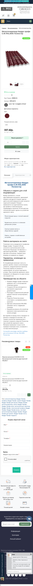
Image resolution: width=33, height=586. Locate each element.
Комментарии (8, 445)
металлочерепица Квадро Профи (15, 399)
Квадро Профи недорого (9, 415)
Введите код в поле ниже (10, 454)
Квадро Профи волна (13, 410)
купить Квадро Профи (20, 404)
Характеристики (20, 175)
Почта (5, 431)
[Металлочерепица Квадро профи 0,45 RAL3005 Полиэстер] (16, 58)
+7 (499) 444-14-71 (24, 9)
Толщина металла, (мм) (10, 122)
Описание (7, 175)
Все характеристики (9, 167)
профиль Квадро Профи (9, 400)
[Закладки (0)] (8, 15)
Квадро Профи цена (8, 406)
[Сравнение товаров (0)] (3, 15)
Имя (5, 424)
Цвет (5, 111)
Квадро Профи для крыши (10, 402)
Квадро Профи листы (20, 413)
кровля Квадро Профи (24, 400)
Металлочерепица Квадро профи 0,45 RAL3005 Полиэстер (16, 185)
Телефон (6, 438)
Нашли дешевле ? (17, 138)
